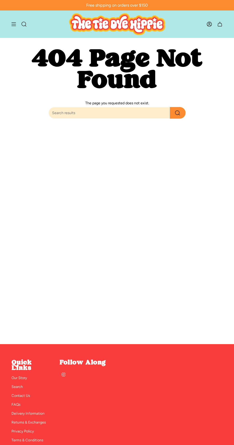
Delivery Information (28, 413)
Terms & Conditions (27, 440)
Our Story (19, 378)
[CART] (220, 24)
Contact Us (20, 395)
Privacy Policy (22, 431)
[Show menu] (13, 24)
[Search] (178, 113)
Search (17, 387)
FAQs (15, 404)
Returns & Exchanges (28, 422)
